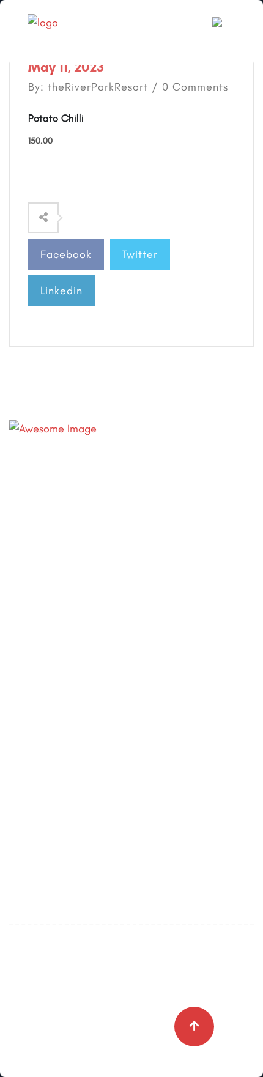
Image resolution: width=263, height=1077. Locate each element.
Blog (19, 639)
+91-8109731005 (105, 468)
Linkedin (61, 290)
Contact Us (35, 666)
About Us (30, 613)
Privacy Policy (41, 693)
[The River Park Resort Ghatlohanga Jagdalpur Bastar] (76, 31)
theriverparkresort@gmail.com (140, 493)
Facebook (66, 254)
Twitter (140, 254)
